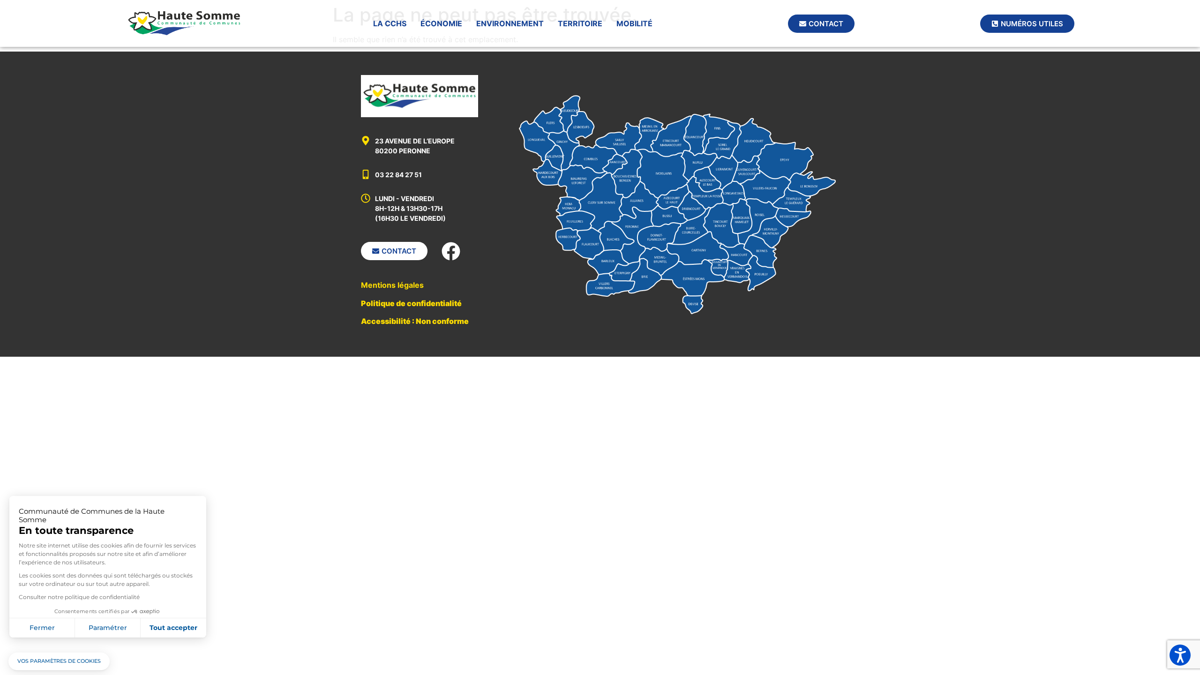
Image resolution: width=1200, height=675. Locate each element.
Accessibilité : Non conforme (415, 321)
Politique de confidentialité (411, 303)
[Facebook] (451, 251)
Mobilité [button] (634, 23)
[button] (59, 661)
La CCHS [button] (389, 23)
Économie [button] (441, 23)
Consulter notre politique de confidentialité (79, 596)
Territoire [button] (580, 23)
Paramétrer (108, 627)
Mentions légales (392, 285)
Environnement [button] (510, 23)
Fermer (42, 627)
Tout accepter (173, 627)
